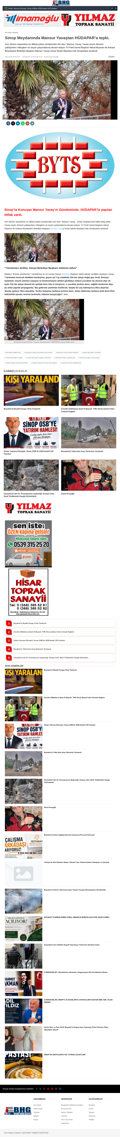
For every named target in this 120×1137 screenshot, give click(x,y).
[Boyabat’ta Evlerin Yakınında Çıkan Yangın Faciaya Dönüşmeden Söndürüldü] (23, 913)
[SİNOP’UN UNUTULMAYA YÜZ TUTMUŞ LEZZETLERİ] (23, 1078)
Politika (91, 1120)
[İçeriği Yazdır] (32, 123)
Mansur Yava (56, 228)
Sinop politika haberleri (71, 363)
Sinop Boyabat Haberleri (65, 358)
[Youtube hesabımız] (48, 1089)
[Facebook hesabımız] (36, 1089)
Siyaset (91, 1112)
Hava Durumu (66, 1109)
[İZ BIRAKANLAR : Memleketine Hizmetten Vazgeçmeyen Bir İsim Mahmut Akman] (23, 995)
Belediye (65, 274)
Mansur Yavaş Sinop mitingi (67, 352)
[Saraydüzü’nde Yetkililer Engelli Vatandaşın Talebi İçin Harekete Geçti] (23, 968)
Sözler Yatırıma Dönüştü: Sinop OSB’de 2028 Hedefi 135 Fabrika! (39, 640)
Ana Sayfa (37, 1105)
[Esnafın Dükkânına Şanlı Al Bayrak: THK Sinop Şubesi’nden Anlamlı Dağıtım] (88, 390)
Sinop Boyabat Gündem (92, 352)
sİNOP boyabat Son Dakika (90, 358)
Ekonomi (92, 1116)
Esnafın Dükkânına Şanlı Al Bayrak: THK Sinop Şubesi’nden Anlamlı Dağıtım (44, 632)
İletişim (36, 1116)
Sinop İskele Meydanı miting (17, 363)
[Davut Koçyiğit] (88, 475)
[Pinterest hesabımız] (52, 1089)
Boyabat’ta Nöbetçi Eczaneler (72, 1105)
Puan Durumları (67, 1120)
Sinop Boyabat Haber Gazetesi (39, 358)
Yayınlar (64, 1116)
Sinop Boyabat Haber (14, 358)
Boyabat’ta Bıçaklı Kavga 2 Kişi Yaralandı (30, 623)
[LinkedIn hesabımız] (60, 1089)
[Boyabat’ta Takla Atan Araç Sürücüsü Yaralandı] (88, 432)
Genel (91, 1109)
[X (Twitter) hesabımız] (40, 1089)
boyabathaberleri (13, 352)
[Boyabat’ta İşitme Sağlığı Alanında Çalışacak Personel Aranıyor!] (23, 858)
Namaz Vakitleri (67, 1112)
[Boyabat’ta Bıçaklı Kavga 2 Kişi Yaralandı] (31, 390)
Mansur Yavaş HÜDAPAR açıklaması (38, 352)
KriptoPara (65, 1123)
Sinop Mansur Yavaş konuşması (45, 363)
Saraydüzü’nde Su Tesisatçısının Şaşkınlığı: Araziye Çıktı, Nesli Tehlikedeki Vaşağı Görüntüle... (51, 658)
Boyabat (111, 57)
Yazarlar (37, 1112)
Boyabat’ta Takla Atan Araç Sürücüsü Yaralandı (25, 8)
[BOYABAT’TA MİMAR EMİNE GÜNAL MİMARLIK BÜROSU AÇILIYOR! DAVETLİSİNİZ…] (23, 940)
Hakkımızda (38, 1109)
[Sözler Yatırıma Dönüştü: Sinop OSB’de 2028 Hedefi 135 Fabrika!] (31, 432)
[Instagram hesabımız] (44, 1089)
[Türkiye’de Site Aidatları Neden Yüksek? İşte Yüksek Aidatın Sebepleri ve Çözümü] (23, 886)
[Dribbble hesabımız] (56, 1089)
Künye (36, 1120)
